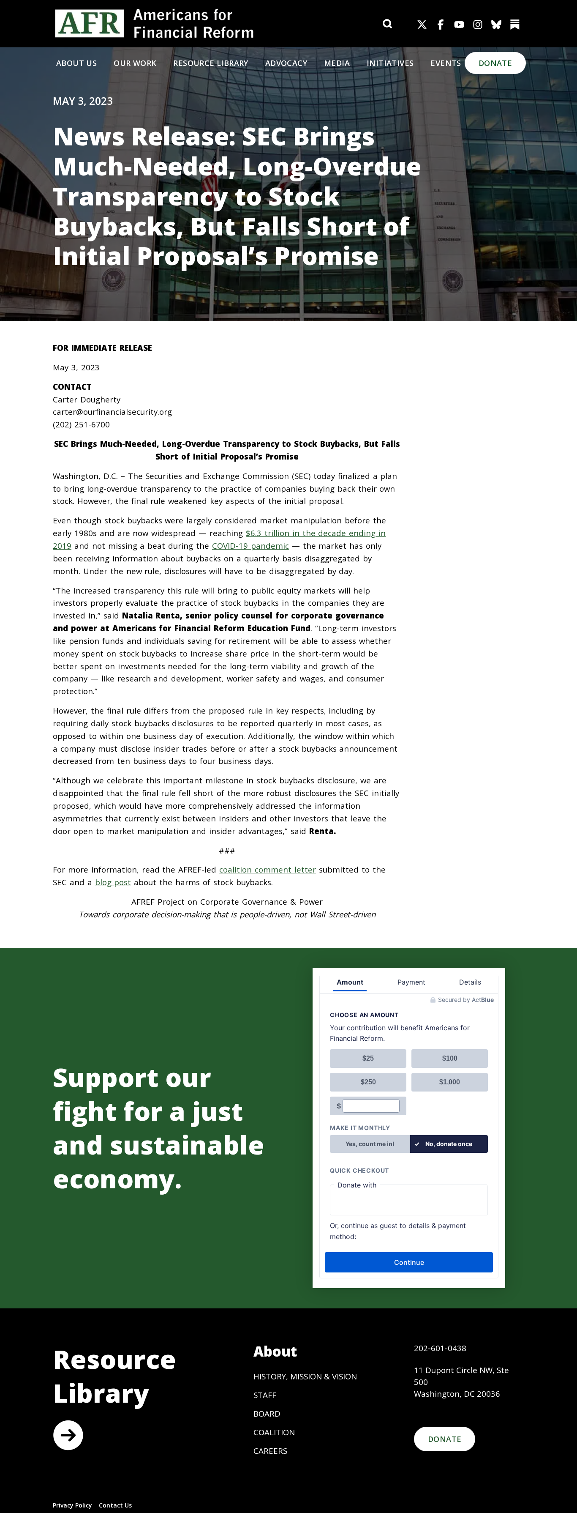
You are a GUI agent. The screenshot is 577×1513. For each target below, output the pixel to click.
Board (266, 1413)
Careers (270, 1450)
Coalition (274, 1432)
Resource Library (210, 63)
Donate (495, 63)
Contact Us (115, 1505)
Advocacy (286, 63)
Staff (264, 1395)
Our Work (135, 63)
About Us (76, 63)
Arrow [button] (68, 1435)
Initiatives (390, 63)
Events (445, 63)
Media (337, 63)
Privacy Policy (72, 1505)
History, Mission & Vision (305, 1376)
